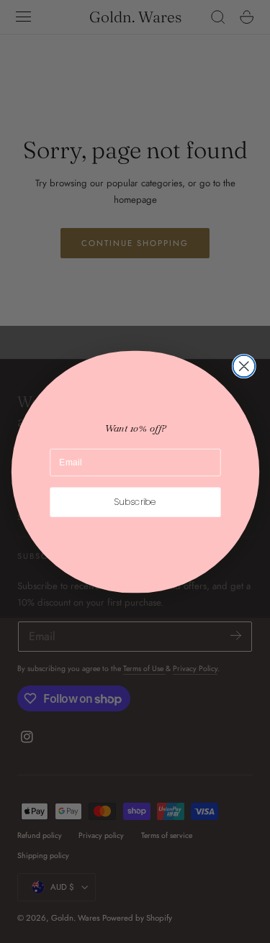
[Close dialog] (244, 366)
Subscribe (135, 501)
